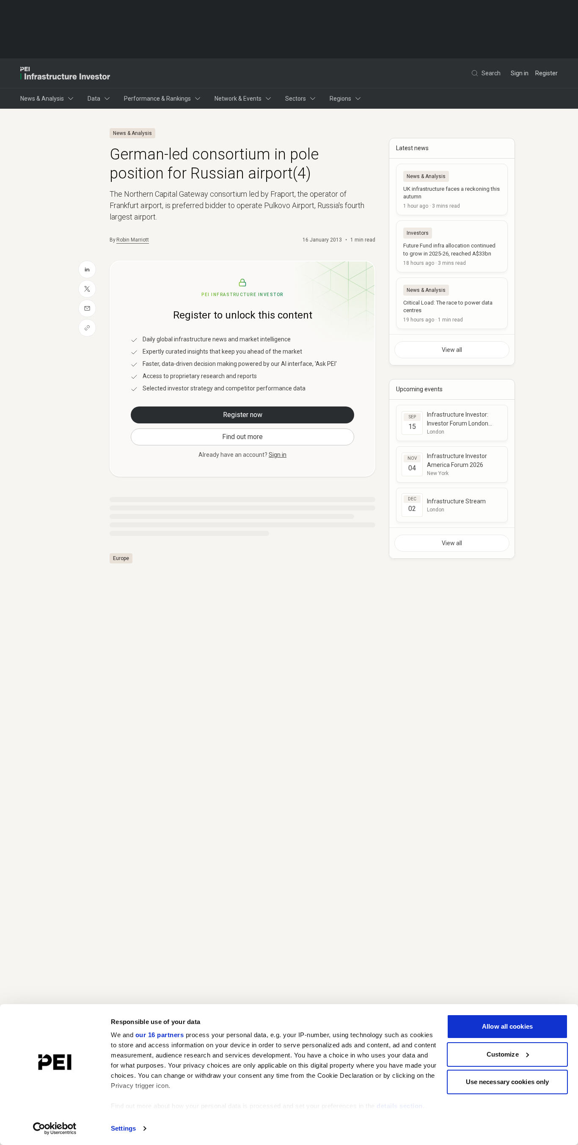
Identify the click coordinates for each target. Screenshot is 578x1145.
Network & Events (238, 98)
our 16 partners (159, 1034)
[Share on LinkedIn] (87, 269)
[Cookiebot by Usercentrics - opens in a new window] (55, 1128)
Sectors (295, 98)
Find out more (242, 437)
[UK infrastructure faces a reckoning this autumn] (451, 189)
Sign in (519, 73)
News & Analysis (42, 98)
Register (546, 73)
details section (400, 1105)
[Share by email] (87, 308)
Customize (503, 1054)
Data (94, 98)
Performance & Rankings (157, 98)
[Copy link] (87, 328)
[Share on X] (87, 289)
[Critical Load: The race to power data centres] (451, 303)
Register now (242, 415)
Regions (340, 98)
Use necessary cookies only (507, 1081)
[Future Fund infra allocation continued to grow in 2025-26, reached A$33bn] (451, 246)
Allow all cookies (507, 1026)
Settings (123, 1128)
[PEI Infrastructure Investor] (65, 73)
